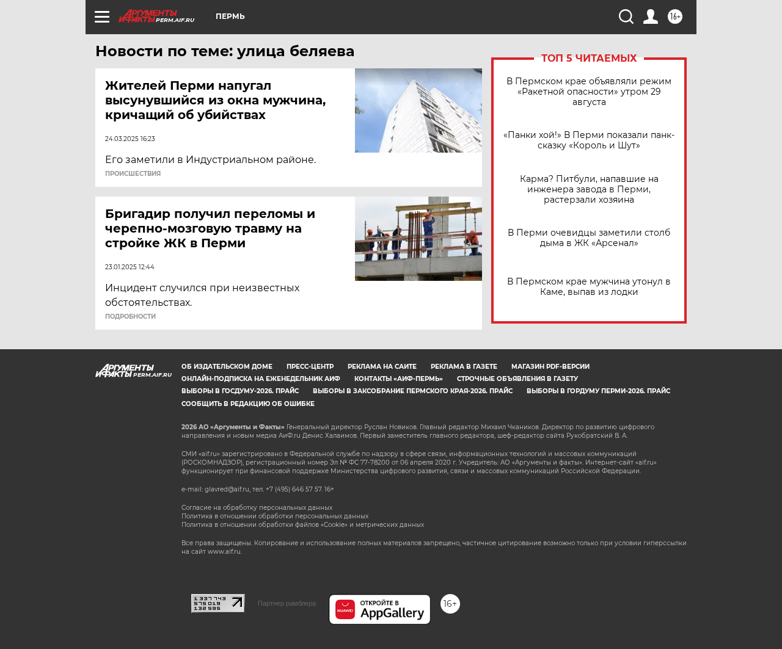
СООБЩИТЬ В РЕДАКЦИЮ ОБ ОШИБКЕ (248, 404)
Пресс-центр (310, 367)
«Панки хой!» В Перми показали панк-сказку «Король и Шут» (588, 140)
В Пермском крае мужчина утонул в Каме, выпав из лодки (589, 287)
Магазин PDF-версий (550, 367)
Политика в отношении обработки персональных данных (274, 516)
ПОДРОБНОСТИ (130, 317)
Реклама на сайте (382, 367)
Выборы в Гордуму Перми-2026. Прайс (598, 391)
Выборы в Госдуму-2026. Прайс (240, 391)
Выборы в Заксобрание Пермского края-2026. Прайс (413, 391)
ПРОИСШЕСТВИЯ (133, 174)
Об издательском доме (226, 367)
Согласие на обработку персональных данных (256, 508)
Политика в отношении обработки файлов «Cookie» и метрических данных (302, 525)
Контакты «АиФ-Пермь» (398, 379)
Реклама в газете (464, 367)
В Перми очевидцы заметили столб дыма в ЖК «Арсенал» (589, 238)
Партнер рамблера (287, 603)
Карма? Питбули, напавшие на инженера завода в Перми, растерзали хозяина (589, 189)
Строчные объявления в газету (517, 379)
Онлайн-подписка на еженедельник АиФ (260, 379)
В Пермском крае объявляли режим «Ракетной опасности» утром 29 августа (588, 91)
